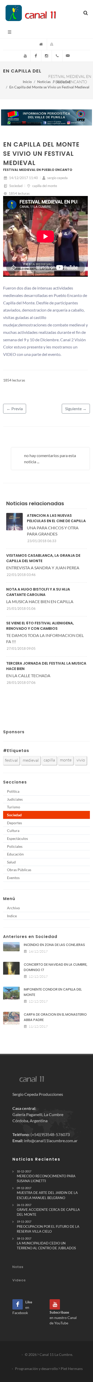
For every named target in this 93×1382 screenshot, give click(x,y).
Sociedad (63, 81)
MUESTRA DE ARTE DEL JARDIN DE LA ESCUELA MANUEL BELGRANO (47, 1193)
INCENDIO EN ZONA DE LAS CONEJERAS (54, 944)
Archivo (13, 908)
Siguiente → (76, 408)
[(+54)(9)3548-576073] (57, 55)
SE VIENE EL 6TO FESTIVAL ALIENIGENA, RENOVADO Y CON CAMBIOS (40, 626)
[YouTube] (25, 55)
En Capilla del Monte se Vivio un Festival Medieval (49, 87)
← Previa (14, 408)
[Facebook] (36, 55)
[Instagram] (46, 55)
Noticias (44, 81)
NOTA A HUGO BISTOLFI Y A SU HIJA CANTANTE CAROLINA (38, 592)
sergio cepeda (57, 178)
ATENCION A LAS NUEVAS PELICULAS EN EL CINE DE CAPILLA (56, 518)
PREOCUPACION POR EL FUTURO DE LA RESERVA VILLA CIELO (48, 1226)
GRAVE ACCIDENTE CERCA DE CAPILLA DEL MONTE (48, 1209)
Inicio (27, 81)
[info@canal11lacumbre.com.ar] (68, 55)
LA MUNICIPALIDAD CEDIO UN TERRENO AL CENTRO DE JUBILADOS (46, 1243)
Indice (12, 916)
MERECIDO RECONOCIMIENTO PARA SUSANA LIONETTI (46, 1176)
